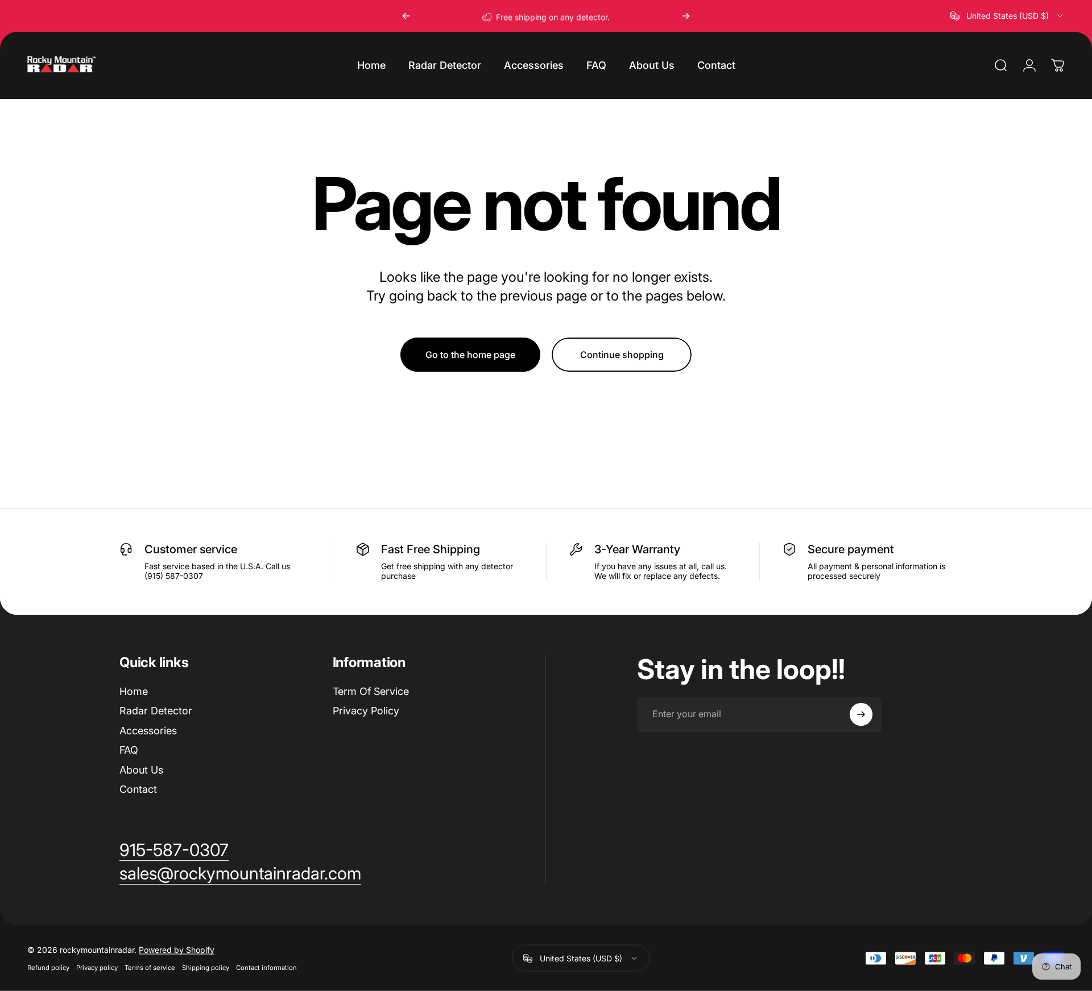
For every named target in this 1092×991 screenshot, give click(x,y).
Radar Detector (155, 711)
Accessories (148, 731)
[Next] (685, 16)
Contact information (266, 968)
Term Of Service (371, 691)
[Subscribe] (861, 714)
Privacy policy (97, 968)
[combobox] (1007, 16)
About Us (141, 770)
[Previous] (406, 16)
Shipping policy (205, 968)
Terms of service (150, 968)
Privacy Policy (366, 711)
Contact (138, 789)
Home (133, 691)
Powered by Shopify (176, 950)
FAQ (128, 750)
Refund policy (48, 968)
